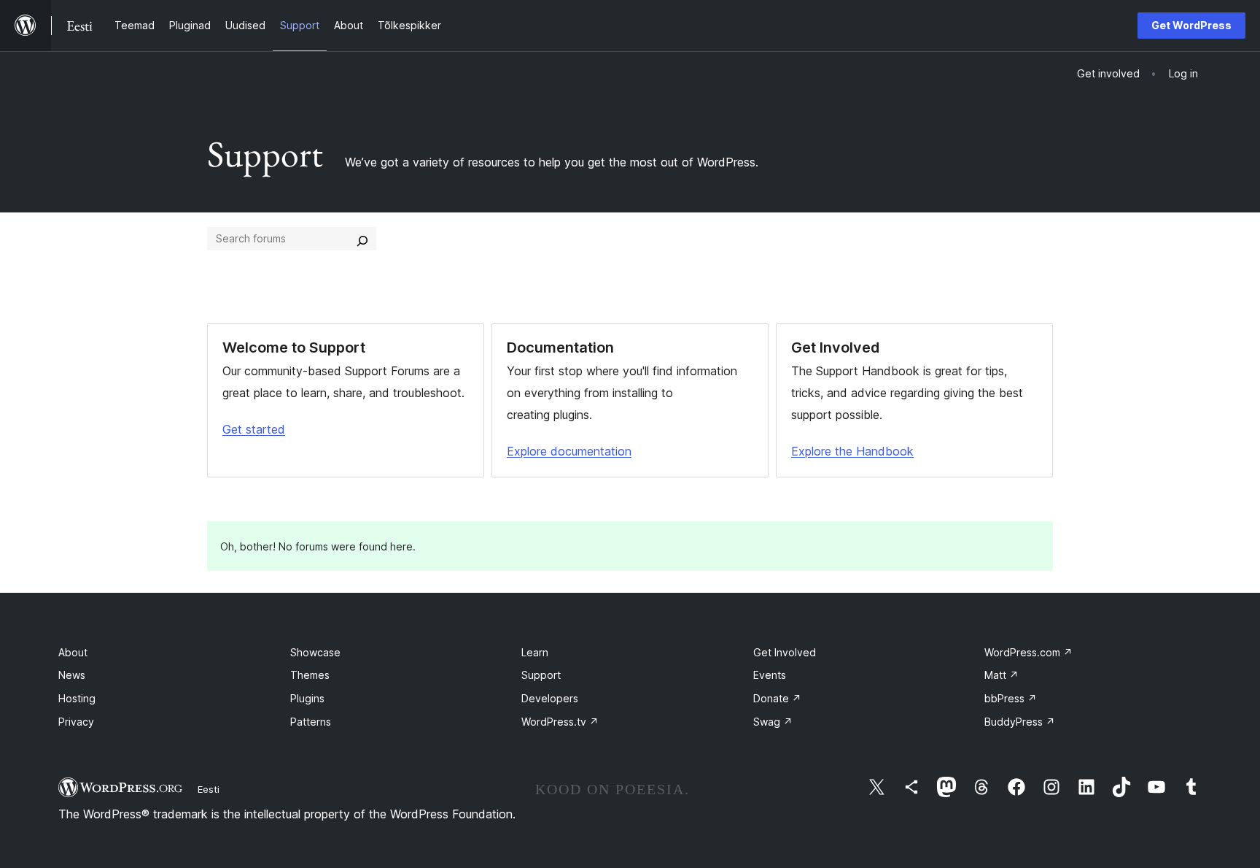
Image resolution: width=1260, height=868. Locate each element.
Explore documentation (569, 451)
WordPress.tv (560, 721)
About (73, 652)
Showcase (315, 652)
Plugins (307, 698)
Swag (773, 721)
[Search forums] (362, 238)
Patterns (310, 721)
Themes (310, 675)
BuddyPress (1019, 721)
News (71, 675)
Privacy (76, 721)
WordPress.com (1028, 652)
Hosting (77, 698)
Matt (1001, 675)
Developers (549, 698)
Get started (253, 429)
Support (541, 675)
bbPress (1010, 698)
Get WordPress (1191, 25)
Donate (777, 698)
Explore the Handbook (852, 451)
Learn (534, 652)
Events (769, 675)
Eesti (208, 789)
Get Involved (784, 652)
